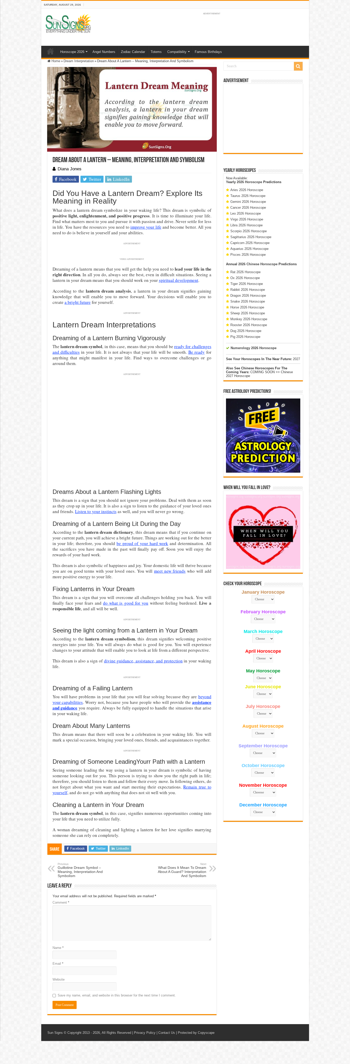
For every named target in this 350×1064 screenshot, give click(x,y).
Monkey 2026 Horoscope (248, 319)
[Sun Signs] (68, 23)
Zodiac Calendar (133, 52)
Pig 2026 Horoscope (245, 337)
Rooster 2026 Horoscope (248, 325)
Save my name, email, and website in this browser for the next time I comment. (117, 995)
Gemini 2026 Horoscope (248, 202)
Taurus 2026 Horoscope (247, 196)
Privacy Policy (145, 1033)
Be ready (196, 352)
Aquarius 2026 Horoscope (249, 249)
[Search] (298, 66)
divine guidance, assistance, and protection (143, 661)
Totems (156, 52)
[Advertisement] (263, 118)
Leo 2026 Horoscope (245, 213)
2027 (296, 359)
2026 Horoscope (249, 182)
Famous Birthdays (208, 52)
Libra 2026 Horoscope (246, 225)
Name (58, 948)
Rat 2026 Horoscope (245, 272)
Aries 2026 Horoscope (246, 190)
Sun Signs (55, 1033)
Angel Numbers (103, 52)
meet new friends (170, 571)
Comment (61, 902)
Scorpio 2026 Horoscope (248, 231)
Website (59, 979)
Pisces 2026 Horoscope (248, 255)
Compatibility (177, 52)
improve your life (145, 227)
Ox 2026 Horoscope (245, 278)
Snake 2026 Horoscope (247, 301)
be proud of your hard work (142, 543)
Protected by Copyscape (196, 1033)
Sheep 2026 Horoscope (247, 313)
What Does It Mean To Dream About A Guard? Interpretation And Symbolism (182, 870)
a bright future (78, 302)
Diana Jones (69, 169)
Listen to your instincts (96, 511)
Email (58, 964)
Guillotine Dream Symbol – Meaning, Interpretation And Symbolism (80, 870)
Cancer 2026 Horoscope (248, 207)
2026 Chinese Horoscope (257, 264)
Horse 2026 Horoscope (247, 307)
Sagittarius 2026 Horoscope (250, 237)
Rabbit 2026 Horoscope (247, 290)
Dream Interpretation (79, 61)
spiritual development (178, 280)
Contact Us (166, 1033)
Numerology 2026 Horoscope (253, 348)
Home (50, 51)
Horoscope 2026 (72, 52)
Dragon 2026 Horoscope (248, 295)
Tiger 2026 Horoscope (246, 284)
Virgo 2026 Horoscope (246, 219)
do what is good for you (125, 603)
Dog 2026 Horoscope (245, 331)
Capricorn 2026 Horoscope (250, 243)
